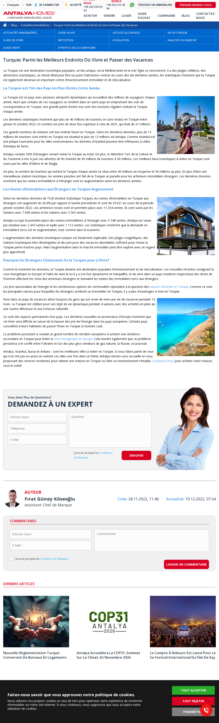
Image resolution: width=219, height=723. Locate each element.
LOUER (126, 16)
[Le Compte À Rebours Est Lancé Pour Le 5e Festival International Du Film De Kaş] (183, 646)
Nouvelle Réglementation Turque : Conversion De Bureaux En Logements (35, 655)
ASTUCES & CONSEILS (126, 33)
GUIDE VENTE (11, 48)
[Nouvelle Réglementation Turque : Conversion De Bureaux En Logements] (36, 646)
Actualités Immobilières (35, 25)
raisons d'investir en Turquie (169, 287)
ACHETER (90, 16)
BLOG (186, 16)
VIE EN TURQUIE (177, 33)
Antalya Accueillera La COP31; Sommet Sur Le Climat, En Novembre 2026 (108, 655)
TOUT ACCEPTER (193, 690)
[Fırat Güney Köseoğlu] (12, 499)
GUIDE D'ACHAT (144, 16)
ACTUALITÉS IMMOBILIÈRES (20, 33)
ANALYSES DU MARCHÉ (182, 40)
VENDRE (109, 16)
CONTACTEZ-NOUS (206, 16)
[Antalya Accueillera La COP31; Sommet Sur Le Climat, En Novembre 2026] (109, 646)
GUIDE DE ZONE (13, 40)
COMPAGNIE (166, 16)
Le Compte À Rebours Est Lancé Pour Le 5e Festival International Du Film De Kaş (183, 655)
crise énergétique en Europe (73, 339)
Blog (14, 25)
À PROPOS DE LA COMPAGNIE (77, 48)
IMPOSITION (65, 40)
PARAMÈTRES (193, 712)
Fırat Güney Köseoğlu (50, 498)
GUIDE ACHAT (66, 33)
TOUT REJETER (193, 701)
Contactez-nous (163, 361)
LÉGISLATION (121, 40)
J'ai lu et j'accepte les (93, 455)
